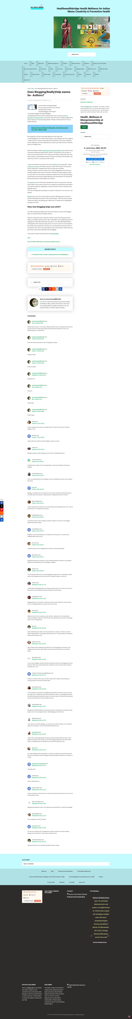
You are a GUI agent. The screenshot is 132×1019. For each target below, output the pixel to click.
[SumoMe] (60, 289)
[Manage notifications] (129, 1016)
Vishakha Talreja (99, 898)
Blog (32, 88)
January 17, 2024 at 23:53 (38, 350)
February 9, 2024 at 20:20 (38, 338)
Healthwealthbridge (37, 7)
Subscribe (46, 269)
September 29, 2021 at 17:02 (39, 720)
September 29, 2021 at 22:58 (39, 628)
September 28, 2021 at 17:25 (39, 815)
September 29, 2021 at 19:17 (39, 675)
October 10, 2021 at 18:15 (38, 449)
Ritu (33, 626)
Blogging (30, 196)
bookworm (55, 164)
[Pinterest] (50, 289)
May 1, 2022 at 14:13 (37, 399)
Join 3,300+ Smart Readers (95, 159)
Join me (84, 127)
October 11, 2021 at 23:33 (38, 437)
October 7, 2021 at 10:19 (38, 503)
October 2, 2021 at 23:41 (38, 544)
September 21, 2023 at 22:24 (39, 375)
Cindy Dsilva (35, 825)
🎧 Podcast (53, 266)
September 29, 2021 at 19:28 (39, 659)
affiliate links (88, 106)
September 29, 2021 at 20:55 (39, 643)
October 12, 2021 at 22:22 (38, 423)
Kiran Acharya (35, 732)
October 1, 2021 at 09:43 (38, 570)
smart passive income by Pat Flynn (51, 150)
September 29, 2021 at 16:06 (39, 734)
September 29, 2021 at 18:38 (39, 688)
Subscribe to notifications (86, 102)
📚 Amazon (88, 162)
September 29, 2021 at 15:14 (39, 749)
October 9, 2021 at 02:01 (38, 461)
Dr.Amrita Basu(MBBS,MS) (38, 321)
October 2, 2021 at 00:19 (38, 556)
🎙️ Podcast (101, 162)
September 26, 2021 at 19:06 (39, 827)
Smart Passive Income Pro (68, 1014)
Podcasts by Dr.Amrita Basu (76, 897)
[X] (46, 289)
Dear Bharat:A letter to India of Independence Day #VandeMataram (50, 254)
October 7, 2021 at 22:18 (38, 489)
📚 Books (61, 266)
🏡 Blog (47, 266)
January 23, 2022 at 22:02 (38, 411)
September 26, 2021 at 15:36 (39, 841)
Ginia (33, 487)
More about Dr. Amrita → (95, 164)
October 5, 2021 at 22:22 (38, 517)
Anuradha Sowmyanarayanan (38, 763)
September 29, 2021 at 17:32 (39, 706)
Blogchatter (55, 233)
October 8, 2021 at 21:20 (38, 475)
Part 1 (29, 237)
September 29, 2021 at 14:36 (39, 777)
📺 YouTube (96, 91)
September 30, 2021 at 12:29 (39, 612)
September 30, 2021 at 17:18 (39, 584)
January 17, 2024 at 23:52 (38, 363)
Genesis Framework (79, 1014)
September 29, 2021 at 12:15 (39, 789)
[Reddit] (53, 289)
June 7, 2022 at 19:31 (37, 387)
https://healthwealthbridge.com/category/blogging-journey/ (44, 241)
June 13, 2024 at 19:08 (37, 323)
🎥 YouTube (95, 162)
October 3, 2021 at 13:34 (38, 530)
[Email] (57, 289)
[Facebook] (43, 289)
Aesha (33, 748)
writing (32, 182)
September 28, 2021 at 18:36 (39, 803)
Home (29, 88)
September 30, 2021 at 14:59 (39, 598)
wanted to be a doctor (33, 166)
